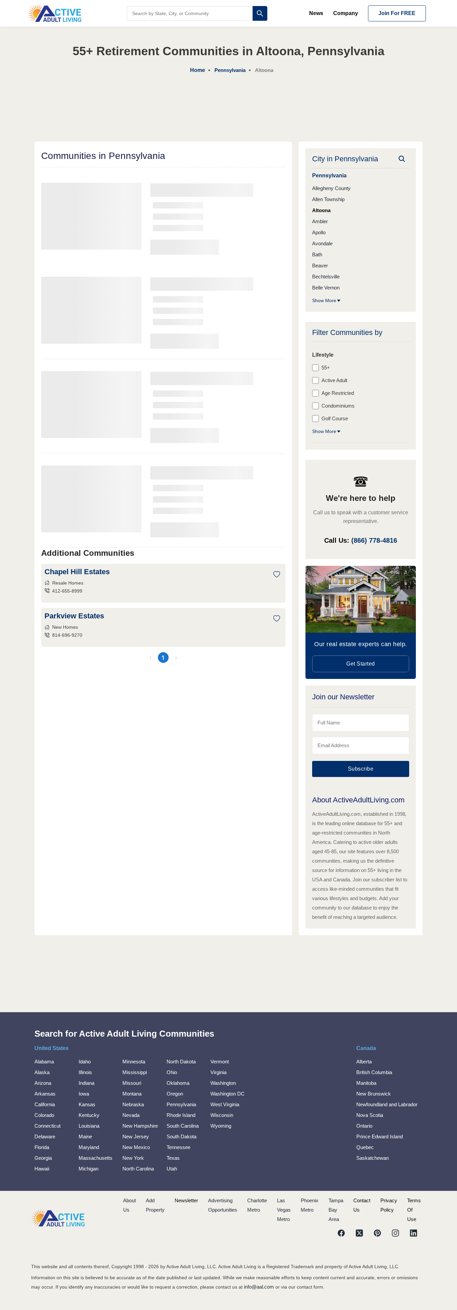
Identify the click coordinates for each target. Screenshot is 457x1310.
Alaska (42, 1072)
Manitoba (366, 1083)
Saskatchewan (372, 1158)
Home (197, 70)
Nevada (131, 1115)
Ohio (172, 1072)
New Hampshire (140, 1126)
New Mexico (136, 1147)
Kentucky (89, 1115)
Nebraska (133, 1104)
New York (133, 1158)
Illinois (85, 1072)
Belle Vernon (326, 287)
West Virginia (224, 1104)
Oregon (175, 1094)
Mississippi (134, 1072)
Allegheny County (331, 188)
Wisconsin (221, 1115)
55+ (326, 367)
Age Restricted (338, 393)
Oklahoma (178, 1083)
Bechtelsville (326, 276)
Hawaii (41, 1168)
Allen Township (328, 199)
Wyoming (220, 1126)
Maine (85, 1136)
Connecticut (47, 1126)
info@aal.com (259, 1287)
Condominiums (338, 406)
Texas (173, 1158)
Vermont (219, 1061)
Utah (172, 1168)
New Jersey (135, 1136)
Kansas (87, 1104)
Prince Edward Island (379, 1136)
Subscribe (361, 769)
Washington (223, 1083)
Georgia (43, 1158)
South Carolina (183, 1126)
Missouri (131, 1083)
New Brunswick (373, 1094)
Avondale (322, 243)
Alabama (44, 1061)
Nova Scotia (369, 1115)
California (44, 1104)
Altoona (321, 210)
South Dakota (181, 1136)
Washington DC (227, 1094)
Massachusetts (95, 1158)
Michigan (88, 1168)
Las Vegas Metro (284, 1210)
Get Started (360, 664)
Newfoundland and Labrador (387, 1104)
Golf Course (335, 418)
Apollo (319, 232)
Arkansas (45, 1094)
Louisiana (89, 1126)
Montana (132, 1094)
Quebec (365, 1147)
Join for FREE (397, 13)
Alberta (364, 1061)
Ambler (320, 221)
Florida (41, 1147)
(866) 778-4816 (374, 540)
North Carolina (138, 1168)
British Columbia (374, 1072)
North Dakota (181, 1061)
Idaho (85, 1061)
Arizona (42, 1083)
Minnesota (133, 1061)
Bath (317, 254)
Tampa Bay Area (336, 1210)
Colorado (44, 1115)
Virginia (218, 1072)
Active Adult (334, 380)
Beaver (320, 265)
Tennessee (178, 1147)
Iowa (84, 1094)
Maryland (89, 1147)
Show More (324, 300)
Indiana (86, 1083)
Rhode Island (181, 1115)
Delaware (44, 1136)
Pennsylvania (181, 1104)
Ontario (364, 1126)
